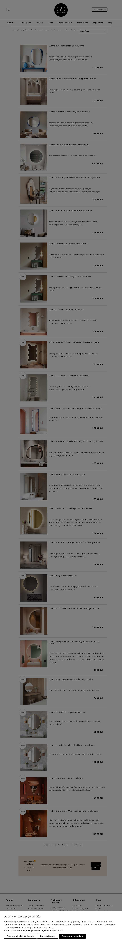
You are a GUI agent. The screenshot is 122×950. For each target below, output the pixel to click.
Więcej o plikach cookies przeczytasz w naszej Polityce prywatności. (33, 930)
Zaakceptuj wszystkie (72, 936)
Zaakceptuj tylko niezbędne (20, 936)
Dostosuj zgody (47, 936)
